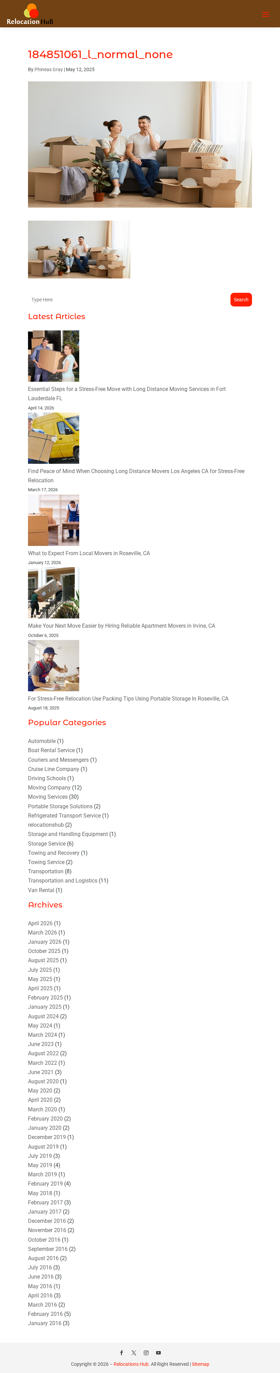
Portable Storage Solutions (60, 806)
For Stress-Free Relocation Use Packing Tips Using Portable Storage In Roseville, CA (128, 698)
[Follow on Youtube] (158, 1353)
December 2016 (47, 1221)
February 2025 (45, 997)
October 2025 (44, 951)
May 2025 (40, 979)
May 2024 (40, 1025)
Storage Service (47, 843)
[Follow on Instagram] (146, 1353)
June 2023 (41, 1044)
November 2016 (47, 1230)
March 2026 (42, 932)
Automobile (42, 741)
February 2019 (45, 1183)
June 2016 (41, 1276)
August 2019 (43, 1146)
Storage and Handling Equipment (68, 834)
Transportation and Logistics (62, 880)
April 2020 (40, 1100)
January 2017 (44, 1211)
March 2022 (42, 1063)
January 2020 (44, 1128)
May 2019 (40, 1165)
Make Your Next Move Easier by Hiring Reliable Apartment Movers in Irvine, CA (121, 626)
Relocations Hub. (132, 1364)
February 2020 (45, 1118)
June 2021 (41, 1072)
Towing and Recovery (54, 853)
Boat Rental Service (51, 750)
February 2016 (45, 1314)
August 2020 (43, 1081)
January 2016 (44, 1323)
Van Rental (41, 890)
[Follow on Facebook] (121, 1353)
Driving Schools (47, 778)
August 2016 (43, 1258)
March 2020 (42, 1109)
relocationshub (46, 825)
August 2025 (43, 960)
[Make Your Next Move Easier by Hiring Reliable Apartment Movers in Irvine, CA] (53, 594)
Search (241, 299)
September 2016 (48, 1249)
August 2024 (43, 1016)
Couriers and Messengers (58, 760)
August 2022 (43, 1053)
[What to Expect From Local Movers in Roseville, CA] (53, 522)
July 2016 (40, 1267)
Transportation (46, 871)
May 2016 (40, 1286)
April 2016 (40, 1295)
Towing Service (46, 862)
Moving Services (48, 797)
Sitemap (200, 1364)
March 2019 (42, 1174)
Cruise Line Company (53, 769)
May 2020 (40, 1090)
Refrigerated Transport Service (64, 815)
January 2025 (44, 1007)
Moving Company (49, 787)
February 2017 (45, 1202)
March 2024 (42, 1035)
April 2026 (40, 923)
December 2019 (47, 1137)
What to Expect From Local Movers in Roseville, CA (89, 553)
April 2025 (40, 988)
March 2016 (42, 1305)
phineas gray (48, 69)
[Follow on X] (134, 1353)
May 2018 (40, 1193)
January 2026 (44, 942)
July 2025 (40, 970)
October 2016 (44, 1240)
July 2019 (40, 1156)
